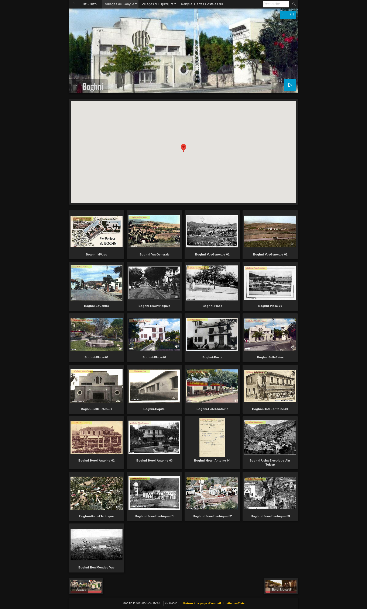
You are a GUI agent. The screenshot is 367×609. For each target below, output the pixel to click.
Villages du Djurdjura (158, 4)
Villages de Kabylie (119, 4)
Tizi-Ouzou (90, 4)
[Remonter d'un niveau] (76, 86)
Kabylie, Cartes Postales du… (203, 4)
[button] (183, 148)
